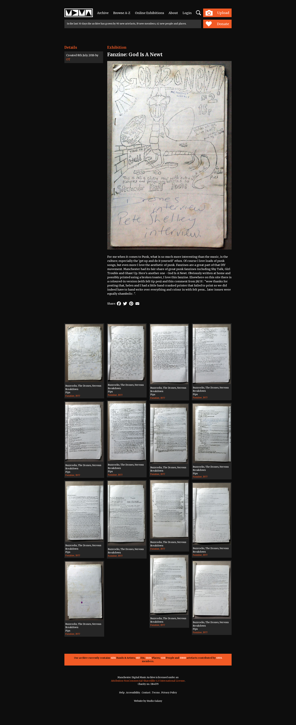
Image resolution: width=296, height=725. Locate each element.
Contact (146, 692)
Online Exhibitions (149, 13)
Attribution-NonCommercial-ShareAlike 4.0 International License (148, 680)
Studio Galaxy (154, 701)
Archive (103, 13)
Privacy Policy (169, 692)
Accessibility (133, 692)
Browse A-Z (121, 13)
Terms (156, 692)
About (173, 13)
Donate (223, 24)
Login (187, 13)
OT (68, 59)
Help (122, 692)
